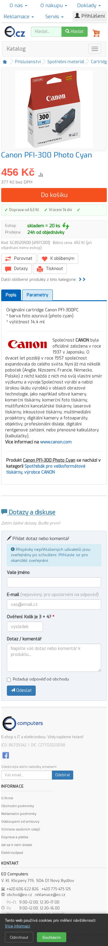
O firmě (7, 798)
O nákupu (52, 5)
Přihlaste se (69, 554)
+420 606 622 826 (23, 889)
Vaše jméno (18, 572)
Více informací (17, 926)
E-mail (53, 595)
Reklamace (17, 16)
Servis (53, 16)
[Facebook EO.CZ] (5, 754)
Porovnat (22, 258)
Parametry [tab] (37, 295)
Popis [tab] (11, 295)
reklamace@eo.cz (50, 894)
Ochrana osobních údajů (20, 829)
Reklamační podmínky (18, 814)
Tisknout (54, 269)
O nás (17, 5)
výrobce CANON (39, 472)
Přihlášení (92, 16)
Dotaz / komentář (24, 639)
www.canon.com (56, 442)
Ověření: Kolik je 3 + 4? (30, 617)
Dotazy (20, 269)
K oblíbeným (61, 258)
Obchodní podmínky (17, 806)
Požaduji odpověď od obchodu (41, 679)
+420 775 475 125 (56, 889)
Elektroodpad (12, 853)
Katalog (16, 48)
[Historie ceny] (40, 174)
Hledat (77, 31)
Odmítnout (19, 937)
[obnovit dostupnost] (65, 226)
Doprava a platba (14, 837)
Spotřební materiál (65, 62)
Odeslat (23, 690)
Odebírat (62, 775)
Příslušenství (28, 62)
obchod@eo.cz (19, 894)
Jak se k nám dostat (16, 845)
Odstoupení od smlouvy (20, 821)
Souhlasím (51, 937)
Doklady (87, 5)
